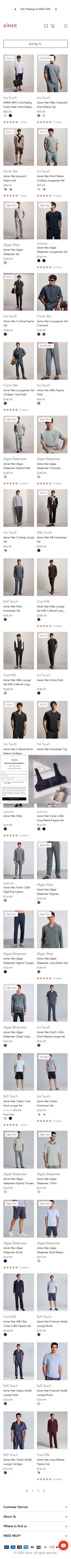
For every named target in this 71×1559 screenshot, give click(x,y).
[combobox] (4, 778)
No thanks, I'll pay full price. (14, 801)
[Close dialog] (69, 757)
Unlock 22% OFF (14, 799)
